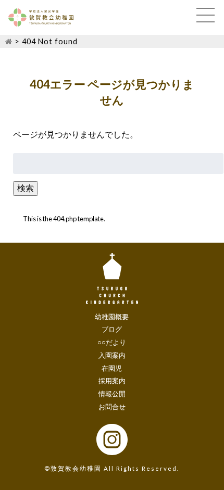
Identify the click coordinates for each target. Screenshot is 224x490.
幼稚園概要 (112, 316)
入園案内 (112, 355)
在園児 (112, 368)
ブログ (112, 329)
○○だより (111, 342)
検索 (25, 188)
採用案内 (112, 380)
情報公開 (112, 394)
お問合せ (112, 407)
